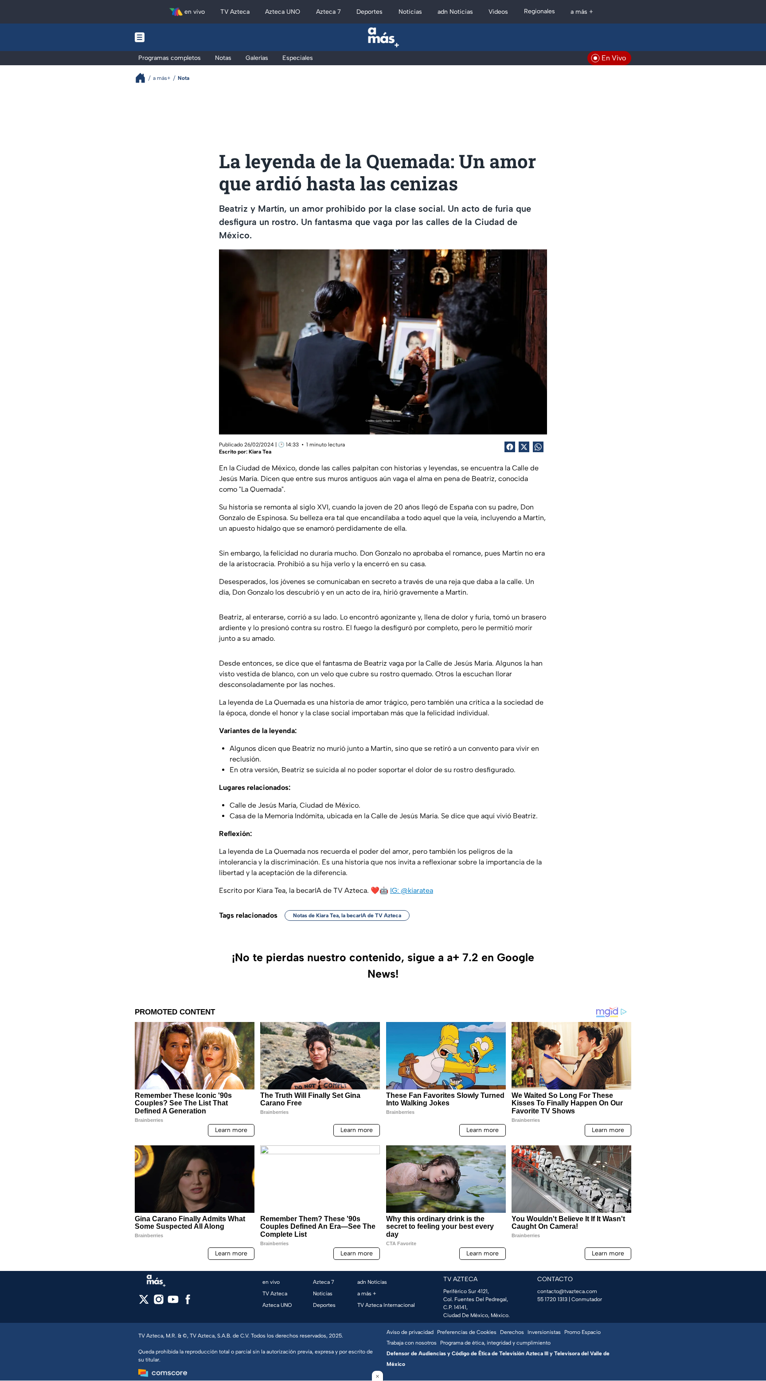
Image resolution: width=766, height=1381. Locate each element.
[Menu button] (170, 37)
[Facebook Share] (509, 447)
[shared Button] (538, 447)
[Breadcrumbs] (144, 77)
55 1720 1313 (552, 1299)
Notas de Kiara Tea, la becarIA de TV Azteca (347, 915)
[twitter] (143, 1302)
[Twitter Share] (524, 447)
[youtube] (173, 1302)
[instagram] (158, 1302)
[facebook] (187, 1302)
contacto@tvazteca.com (567, 1291)
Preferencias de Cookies (466, 1332)
